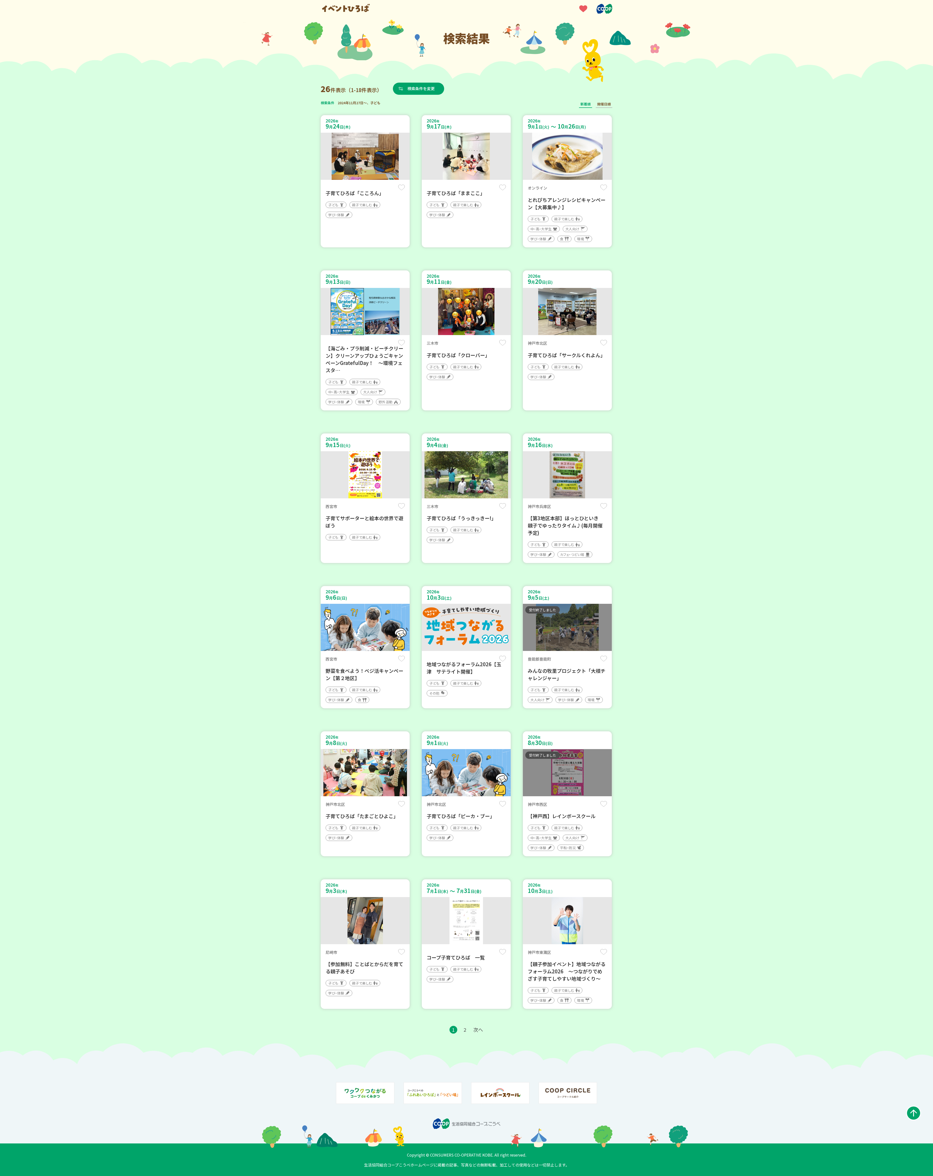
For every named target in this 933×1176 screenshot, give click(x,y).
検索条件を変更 (421, 88)
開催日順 (604, 104)
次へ (478, 1029)
